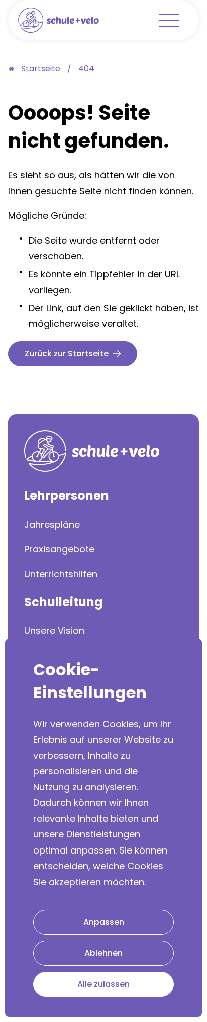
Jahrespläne (52, 524)
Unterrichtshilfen (60, 574)
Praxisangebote (59, 549)
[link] (86, 68)
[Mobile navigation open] (169, 20)
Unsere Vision (54, 630)
